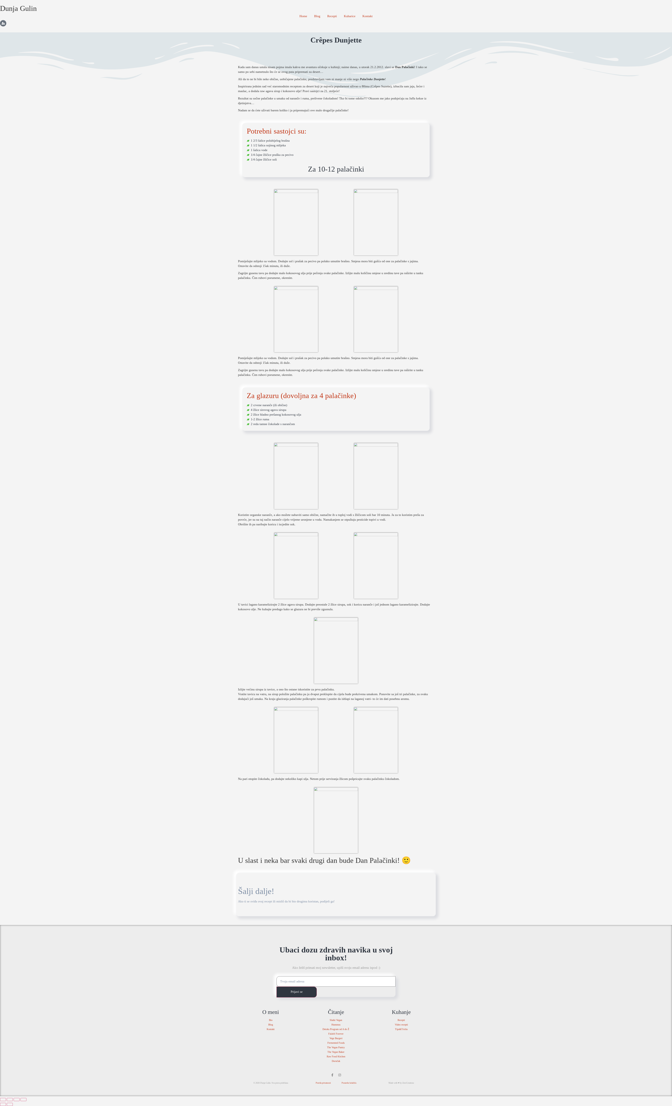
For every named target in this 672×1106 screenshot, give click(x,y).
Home (303, 16)
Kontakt (367, 16)
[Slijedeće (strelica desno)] (10, 1104)
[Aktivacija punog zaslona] (10, 1099)
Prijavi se (297, 991)
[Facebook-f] (332, 1075)
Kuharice (349, 16)
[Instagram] (339, 1075)
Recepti (332, 16)
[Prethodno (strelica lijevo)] (3, 1104)
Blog (317, 16)
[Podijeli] (17, 1099)
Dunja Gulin (18, 8)
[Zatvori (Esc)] (23, 1099)
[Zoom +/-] (3, 1099)
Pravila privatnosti (323, 1083)
